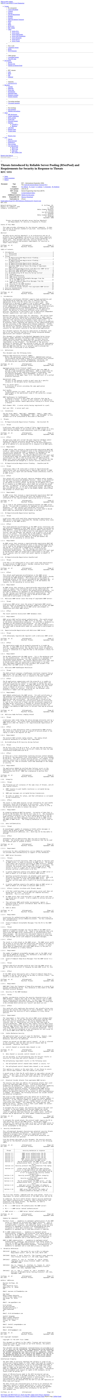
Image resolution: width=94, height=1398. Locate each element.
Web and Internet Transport (16, 19)
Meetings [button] (7, 85)
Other (9, 29)
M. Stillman (24, 187)
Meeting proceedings (14, 111)
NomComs (11, 119)
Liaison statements (13, 116)
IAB (9, 23)
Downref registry (13, 121)
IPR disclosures (12, 114)
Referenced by (29, 201)
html (24, 193)
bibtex (33, 193)
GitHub (55, 1396)
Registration (11, 91)
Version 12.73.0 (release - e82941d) (25, 1396)
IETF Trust (24, 1395)
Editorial (10, 77)
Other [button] (6, 113)
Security (10, 18)
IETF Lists (15, 147)
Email (59, 1396)
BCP (12, 83)
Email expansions (9, 178)
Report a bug (12, 136)
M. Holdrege (55, 187)
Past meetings (12, 109)
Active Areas (15, 33)
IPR (17, 201)
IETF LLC (11, 26)
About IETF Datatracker (8, 1396)
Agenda (10, 86)
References (21, 201)
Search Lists (37, 201)
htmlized (28, 193)
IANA (37, 1395)
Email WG (12, 201)
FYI (15, 83)
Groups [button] (6, 6)
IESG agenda (12, 118)
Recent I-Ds (11, 64)
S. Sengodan (47, 187)
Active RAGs (16, 39)
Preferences (11, 142)
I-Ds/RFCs (15, 124)
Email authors (5, 201)
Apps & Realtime (13, 9)
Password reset (12, 141)
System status (12, 131)
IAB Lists (14, 151)
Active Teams (16, 41)
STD (9, 83)
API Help (11, 128)
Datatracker (20, 3)
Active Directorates (17, 34)
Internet (10, 13)
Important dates (12, 93)
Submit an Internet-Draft (15, 65)
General (10, 11)
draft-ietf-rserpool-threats (31, 185)
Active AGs (15, 31)
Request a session (13, 95)
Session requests (13, 96)
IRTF (9, 24)
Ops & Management (14, 14)
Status (6, 176)
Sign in (10, 139)
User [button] (5, 137)
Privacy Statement (44, 1395)
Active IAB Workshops (18, 36)
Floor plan (11, 90)
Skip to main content (7, 1)
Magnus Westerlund (27, 197)
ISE (9, 75)
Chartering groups (13, 47)
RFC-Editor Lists (17, 152)
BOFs (10, 49)
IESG (9, 21)
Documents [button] (7, 60)
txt (22, 193)
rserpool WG (43, 185)
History (6, 179)
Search (10, 62)
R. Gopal (32, 187)
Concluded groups (13, 57)
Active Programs (16, 38)
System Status (40, 1396)
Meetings (14, 126)
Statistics (10, 123)
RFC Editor (11, 28)
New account (12, 144)
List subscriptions (13, 146)
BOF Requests (12, 51)
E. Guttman (39, 187)
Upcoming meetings (14, 103)
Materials (10, 88)
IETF (2, 1395)
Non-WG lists (12, 59)
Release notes (12, 129)
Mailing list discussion (27, 195)
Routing (10, 16)
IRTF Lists (15, 149)
